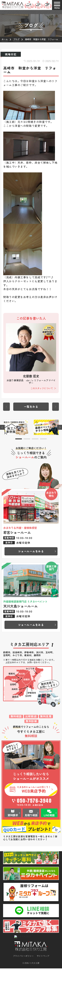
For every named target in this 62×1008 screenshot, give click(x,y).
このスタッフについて (41, 388)
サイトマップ (43, 956)
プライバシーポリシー (23, 956)
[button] (18, 438)
